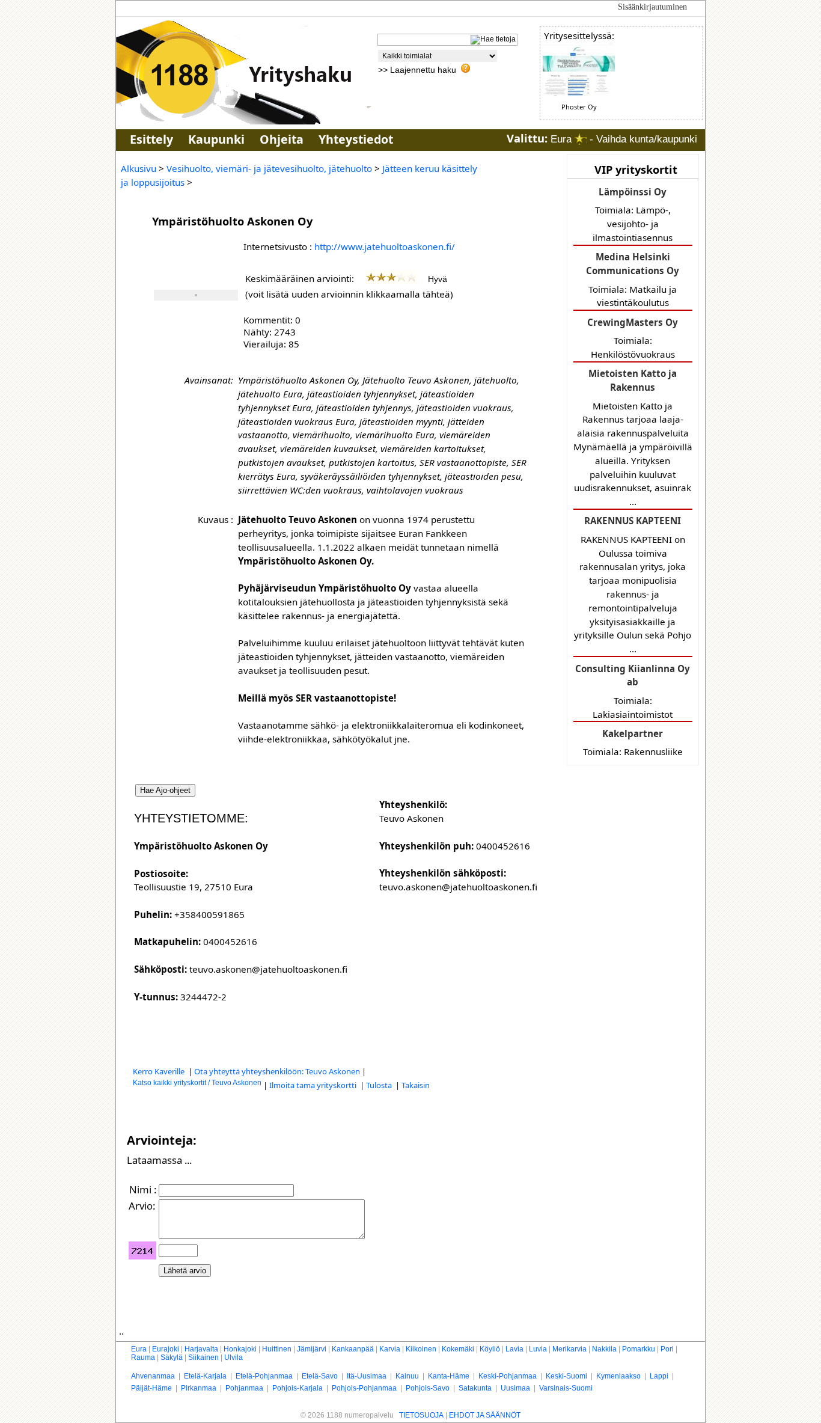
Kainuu (407, 1376)
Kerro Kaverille (159, 1071)
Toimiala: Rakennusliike (633, 742)
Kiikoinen (421, 1349)
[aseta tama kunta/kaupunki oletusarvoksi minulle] (581, 139)
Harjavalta (201, 1349)
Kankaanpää (353, 1349)
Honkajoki (240, 1349)
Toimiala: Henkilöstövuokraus (632, 338)
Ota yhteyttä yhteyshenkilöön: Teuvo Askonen (277, 1071)
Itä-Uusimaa (366, 1376)
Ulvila (233, 1357)
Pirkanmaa (198, 1388)
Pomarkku (638, 1349)
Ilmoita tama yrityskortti (313, 1085)
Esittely (151, 139)
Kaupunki (216, 139)
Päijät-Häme (151, 1388)
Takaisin (415, 1085)
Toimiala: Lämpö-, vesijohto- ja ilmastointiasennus (633, 214)
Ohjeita (282, 139)
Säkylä (171, 1357)
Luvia (538, 1349)
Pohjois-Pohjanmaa (364, 1388)
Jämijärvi (311, 1349)
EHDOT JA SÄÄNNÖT (484, 1415)
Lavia (514, 1349)
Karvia (389, 1349)
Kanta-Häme (448, 1376)
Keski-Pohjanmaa (507, 1376)
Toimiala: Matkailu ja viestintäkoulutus (632, 279)
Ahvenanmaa (153, 1376)
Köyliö (490, 1349)
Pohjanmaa (244, 1388)
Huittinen (276, 1349)
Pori (667, 1349)
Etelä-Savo (320, 1376)
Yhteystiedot (356, 139)
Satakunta (475, 1388)
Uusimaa (515, 1388)
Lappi (659, 1376)
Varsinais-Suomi (566, 1388)
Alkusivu (138, 168)
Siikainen (203, 1357)
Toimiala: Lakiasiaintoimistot (632, 691)
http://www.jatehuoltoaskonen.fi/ (384, 246)
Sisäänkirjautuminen (652, 6)
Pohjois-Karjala (297, 1388)
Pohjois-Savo (428, 1388)
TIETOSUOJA (421, 1415)
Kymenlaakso (618, 1376)
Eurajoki (165, 1349)
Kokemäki (458, 1349)
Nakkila (604, 1349)
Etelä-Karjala (205, 1376)
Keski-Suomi (566, 1376)
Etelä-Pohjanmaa (264, 1376)
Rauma (143, 1357)
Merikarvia (569, 1349)
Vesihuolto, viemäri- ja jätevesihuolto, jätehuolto (269, 168)
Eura (139, 1349)
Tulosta (380, 1085)
